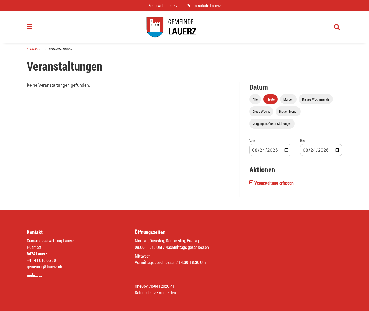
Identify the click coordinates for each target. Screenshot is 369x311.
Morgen (288, 99)
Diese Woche (261, 111)
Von (252, 140)
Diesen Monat (288, 111)
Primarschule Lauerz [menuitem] (206, 5)
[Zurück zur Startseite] (184, 27)
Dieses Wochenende (315, 99)
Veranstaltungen (60, 49)
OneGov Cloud (146, 286)
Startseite (34, 49)
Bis (302, 140)
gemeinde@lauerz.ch (44, 266)
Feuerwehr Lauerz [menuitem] (165, 5)
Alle (255, 99)
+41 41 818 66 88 (41, 260)
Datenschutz (145, 292)
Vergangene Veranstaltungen (272, 123)
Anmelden (167, 292)
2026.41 (168, 286)
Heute (271, 99)
